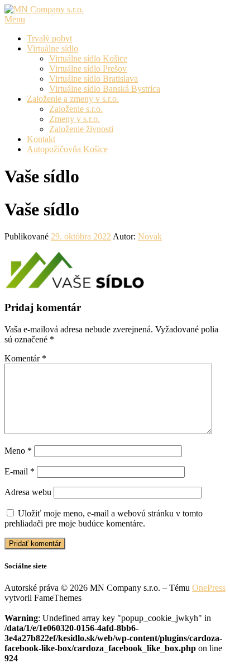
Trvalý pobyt (49, 38)
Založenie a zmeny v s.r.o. (73, 99)
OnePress (209, 587)
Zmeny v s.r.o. (74, 119)
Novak (150, 236)
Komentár (25, 358)
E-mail (19, 471)
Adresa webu (27, 492)
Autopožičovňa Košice (67, 149)
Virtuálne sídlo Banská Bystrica (104, 88)
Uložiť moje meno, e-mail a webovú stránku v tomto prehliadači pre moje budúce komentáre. (103, 518)
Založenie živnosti (81, 129)
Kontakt (41, 139)
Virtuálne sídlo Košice (88, 58)
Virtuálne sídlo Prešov (88, 68)
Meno (18, 450)
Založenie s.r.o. (76, 109)
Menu (14, 19)
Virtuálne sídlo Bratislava (93, 78)
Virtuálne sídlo (52, 48)
